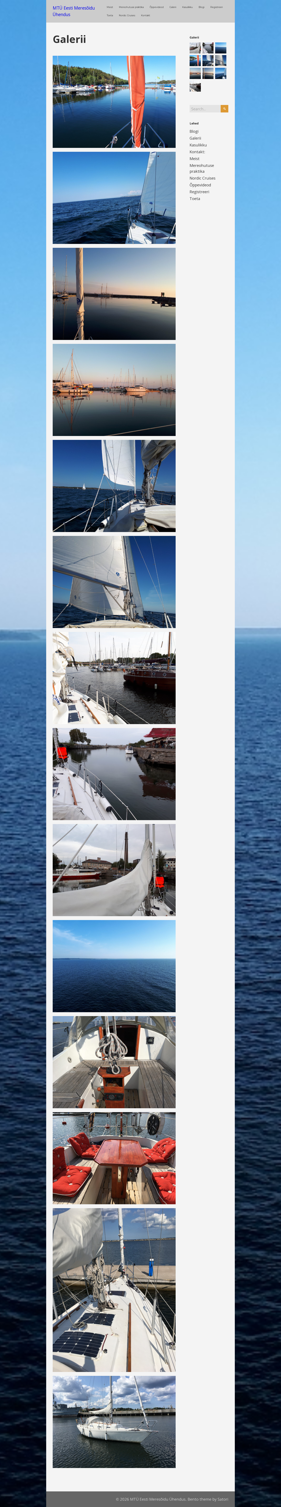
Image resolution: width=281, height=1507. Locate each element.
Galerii (195, 138)
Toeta (195, 198)
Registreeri (199, 191)
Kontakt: (197, 151)
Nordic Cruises (202, 178)
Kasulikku (198, 145)
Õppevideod (200, 185)
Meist (195, 158)
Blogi (194, 131)
